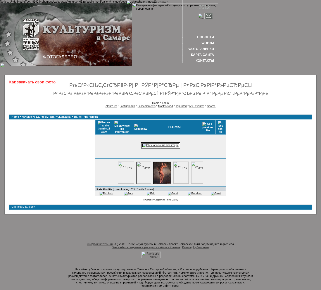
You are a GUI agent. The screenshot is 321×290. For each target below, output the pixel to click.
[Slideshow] (140, 127)
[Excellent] (195, 193)
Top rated (181, 106)
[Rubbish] (106, 193)
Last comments (146, 106)
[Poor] (128, 193)
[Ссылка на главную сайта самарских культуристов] (201, 18)
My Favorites (196, 106)
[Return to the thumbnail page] (103, 127)
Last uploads (127, 106)
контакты (205, 60)
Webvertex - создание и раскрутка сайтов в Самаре (146, 247)
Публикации (201, 247)
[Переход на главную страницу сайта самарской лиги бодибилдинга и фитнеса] (155, 62)
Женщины (64, 116)
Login (165, 103)
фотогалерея (201, 49)
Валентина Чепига (86, 116)
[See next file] (221, 127)
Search (211, 106)
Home (155, 103)
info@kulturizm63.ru (100, 244)
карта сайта (202, 55)
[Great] (216, 193)
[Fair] (151, 193)
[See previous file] (208, 127)
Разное (187, 247)
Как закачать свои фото (32, 82)
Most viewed (165, 106)
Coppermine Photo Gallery (166, 200)
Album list (111, 106)
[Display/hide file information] (122, 127)
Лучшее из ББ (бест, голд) (38, 116)
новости (205, 37)
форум (208, 43)
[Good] (173, 193)
